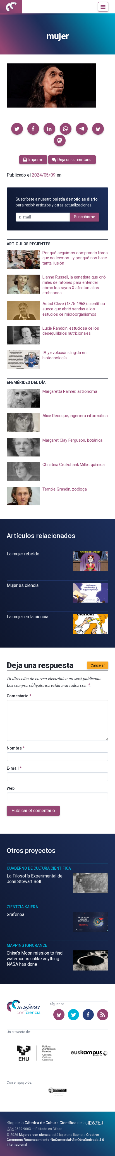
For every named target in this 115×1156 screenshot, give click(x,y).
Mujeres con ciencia (35, 1135)
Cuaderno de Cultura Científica (39, 868)
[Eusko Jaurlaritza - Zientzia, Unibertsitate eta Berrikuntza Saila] (57, 1093)
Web (11, 788)
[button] (17, 129)
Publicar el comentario (33, 810)
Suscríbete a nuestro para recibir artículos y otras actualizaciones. (57, 202)
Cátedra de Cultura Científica (50, 1123)
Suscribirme (84, 217)
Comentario (19, 696)
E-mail (14, 768)
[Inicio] (11, 6)
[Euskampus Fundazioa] (89, 1054)
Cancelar (98, 665)
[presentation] (57, 259)
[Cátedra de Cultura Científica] (37, 1054)
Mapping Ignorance (27, 945)
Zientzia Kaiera (22, 907)
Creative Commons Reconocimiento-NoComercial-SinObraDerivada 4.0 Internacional (55, 1140)
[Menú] (103, 6)
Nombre (16, 748)
